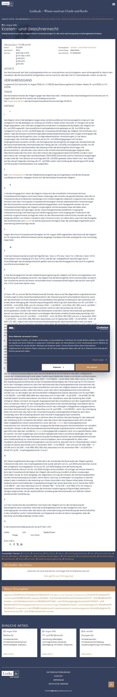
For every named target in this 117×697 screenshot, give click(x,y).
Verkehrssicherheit (62, 608)
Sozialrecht (65, 604)
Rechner (40, 605)
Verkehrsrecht (47, 608)
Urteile (36, 608)
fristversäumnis (104, 553)
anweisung (37, 553)
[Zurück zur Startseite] (7, 4)
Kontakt (58, 676)
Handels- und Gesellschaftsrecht (57, 598)
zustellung (69, 559)
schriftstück (9, 559)
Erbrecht (91, 594)
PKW (20, 605)
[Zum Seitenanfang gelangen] (111, 684)
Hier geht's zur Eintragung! (58, 576)
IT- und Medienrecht (100, 598)
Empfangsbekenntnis (77, 553)
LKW (35, 601)
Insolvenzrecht (81, 598)
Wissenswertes (11, 611)
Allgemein (8, 594)
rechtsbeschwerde (87, 556)
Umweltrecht (21, 608)
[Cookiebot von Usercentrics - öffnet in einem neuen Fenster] (98, 328)
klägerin (15, 556)
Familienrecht (23, 598)
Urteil (29, 608)
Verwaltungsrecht (100, 608)
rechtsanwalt (68, 556)
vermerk (31, 559)
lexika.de (5, 19)
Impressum (58, 680)
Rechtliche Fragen (51, 605)
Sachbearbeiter (106, 556)
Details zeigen (98, 360)
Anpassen (57, 367)
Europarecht (103, 594)
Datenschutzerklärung (58, 672)
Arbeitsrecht (21, 594)
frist (92, 553)
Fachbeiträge (9, 598)
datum (60, 553)
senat (21, 559)
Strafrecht (9, 608)
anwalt (25, 553)
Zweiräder (49, 611)
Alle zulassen (91, 367)
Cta (74, 595)
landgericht (27, 556)
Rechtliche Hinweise (58, 684)
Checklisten (54, 595)
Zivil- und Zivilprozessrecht (32, 611)
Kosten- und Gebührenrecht (19, 19)
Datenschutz (81, 595)
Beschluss (50, 553)
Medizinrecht (44, 601)
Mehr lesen (8, 654)
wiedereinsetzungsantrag (50, 559)
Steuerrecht (105, 604)
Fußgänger (34, 598)
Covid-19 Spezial (66, 595)
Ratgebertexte (29, 604)
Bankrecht (34, 594)
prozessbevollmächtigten (48, 556)
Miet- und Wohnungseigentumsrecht (71, 601)
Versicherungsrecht (80, 608)
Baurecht (44, 594)
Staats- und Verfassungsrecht (84, 605)
